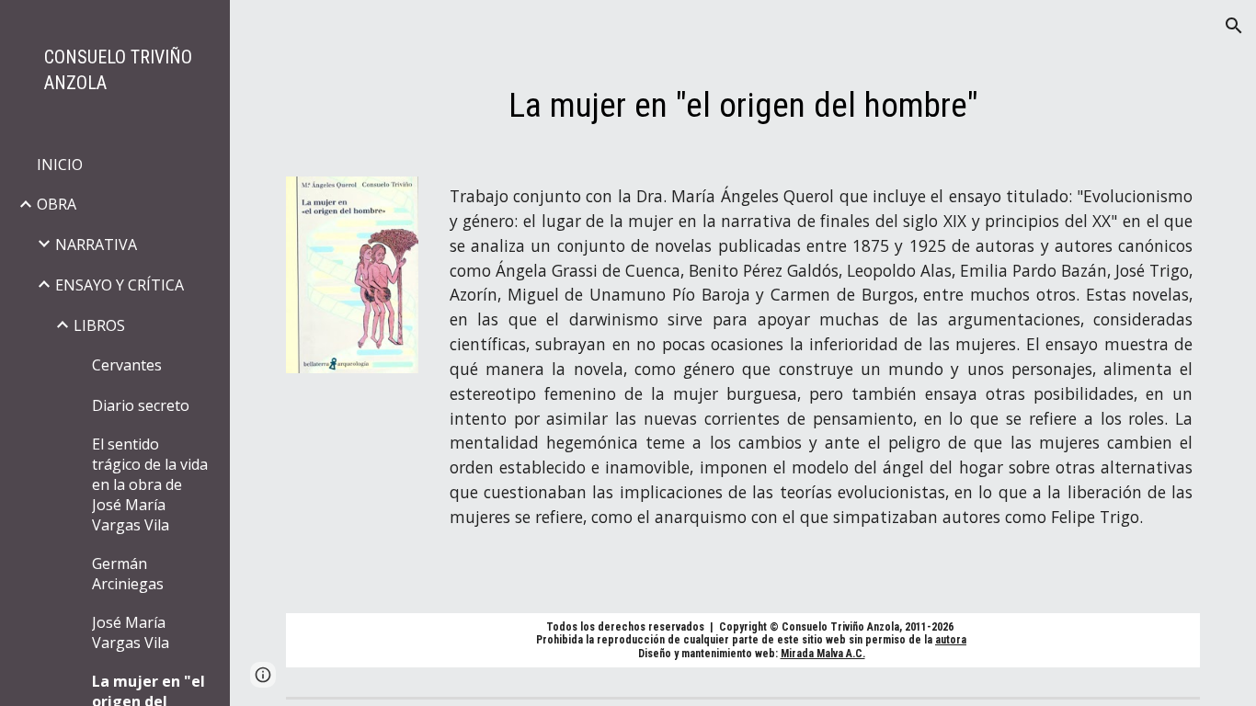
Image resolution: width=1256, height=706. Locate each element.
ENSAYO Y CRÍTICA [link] (119, 285)
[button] (1234, 26)
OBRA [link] (56, 204)
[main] (743, 104)
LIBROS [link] (99, 325)
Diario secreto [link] (140, 405)
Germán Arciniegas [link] (128, 573)
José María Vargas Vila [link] (130, 632)
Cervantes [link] (127, 365)
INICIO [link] (60, 164)
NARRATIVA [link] (96, 244)
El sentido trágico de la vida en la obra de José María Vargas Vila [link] (150, 484)
